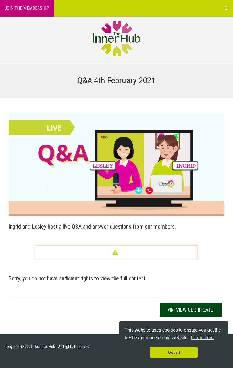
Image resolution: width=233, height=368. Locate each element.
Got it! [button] (174, 352)
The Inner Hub (116, 38)
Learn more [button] (202, 337)
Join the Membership (27, 8)
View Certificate (194, 310)
